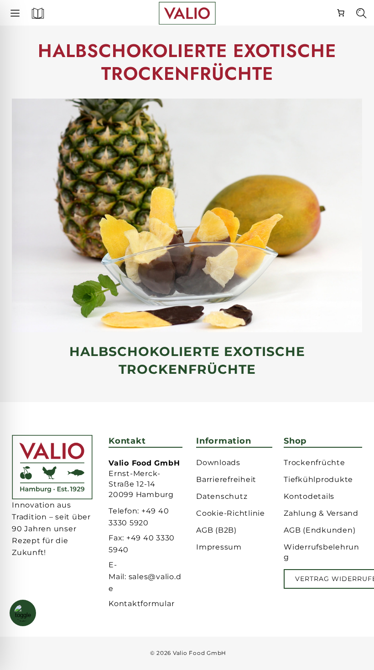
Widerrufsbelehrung (321, 552)
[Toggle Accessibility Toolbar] (23, 613)
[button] (33, 16)
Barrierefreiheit (226, 479)
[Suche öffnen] (356, 16)
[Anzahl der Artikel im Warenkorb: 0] (340, 11)
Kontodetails (309, 496)
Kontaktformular (141, 603)
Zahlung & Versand (321, 513)
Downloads (218, 462)
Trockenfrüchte (314, 462)
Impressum (219, 547)
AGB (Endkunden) (319, 530)
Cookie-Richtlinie (230, 513)
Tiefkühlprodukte (318, 479)
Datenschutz (221, 496)
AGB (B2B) (216, 530)
